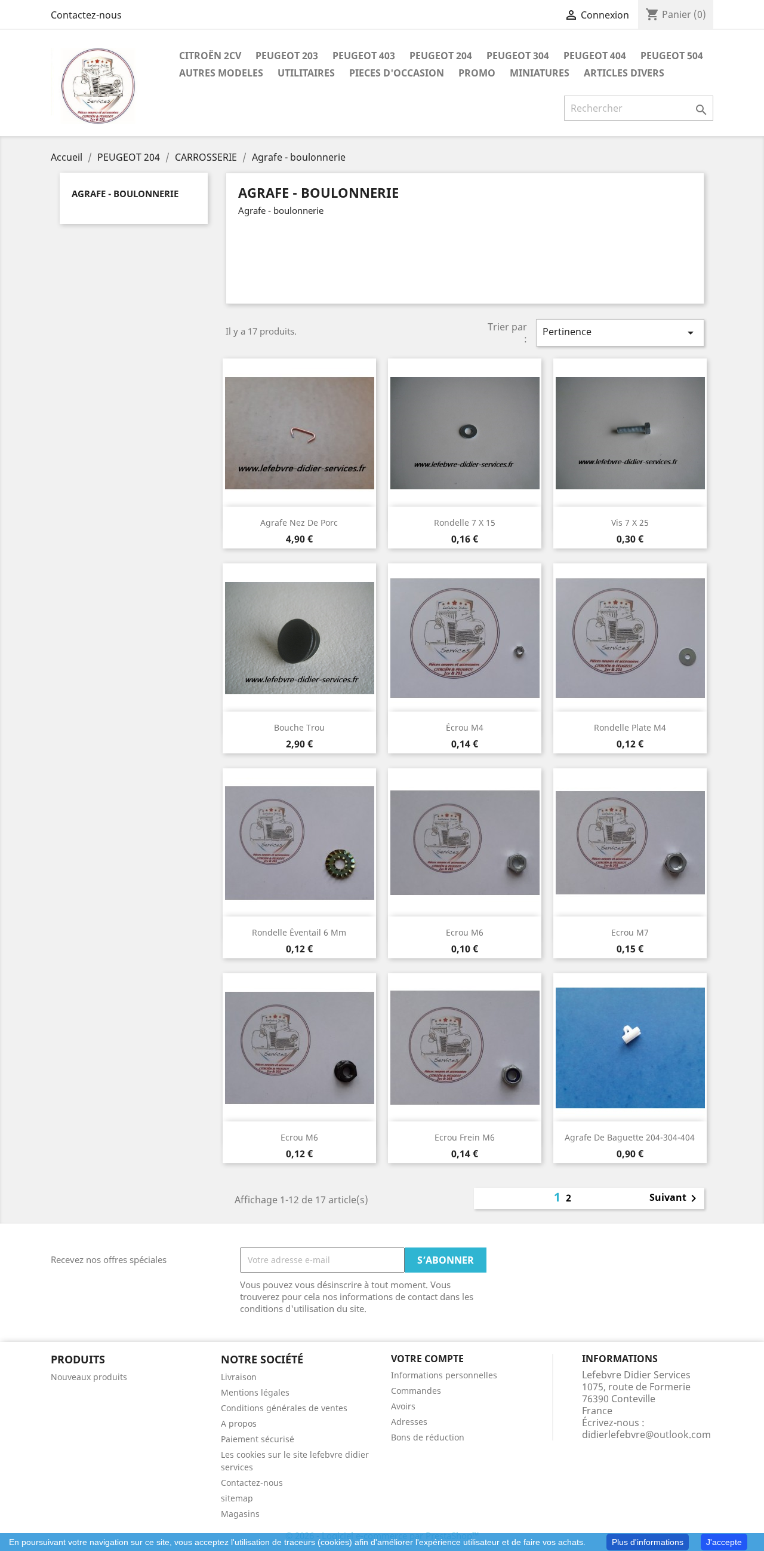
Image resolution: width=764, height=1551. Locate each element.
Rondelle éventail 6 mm (299, 932)
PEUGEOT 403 (363, 55)
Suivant (675, 1198)
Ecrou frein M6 (465, 1137)
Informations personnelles (444, 1375)
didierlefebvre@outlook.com (646, 1434)
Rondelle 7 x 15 (464, 522)
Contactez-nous (86, 15)
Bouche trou (299, 727)
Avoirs (403, 1406)
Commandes (416, 1390)
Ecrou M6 (464, 932)
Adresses (409, 1421)
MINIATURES (539, 72)
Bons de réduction (427, 1437)
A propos (239, 1423)
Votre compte (427, 1358)
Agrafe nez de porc (299, 522)
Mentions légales (255, 1392)
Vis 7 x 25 (630, 522)
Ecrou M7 (630, 932)
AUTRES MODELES (221, 72)
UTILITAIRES (306, 72)
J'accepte (724, 1542)
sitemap (237, 1498)
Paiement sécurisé (257, 1439)
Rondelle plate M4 (630, 727)
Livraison (239, 1377)
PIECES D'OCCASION (396, 72)
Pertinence (620, 332)
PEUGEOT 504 (671, 55)
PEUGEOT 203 (286, 55)
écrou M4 (464, 727)
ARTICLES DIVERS (624, 72)
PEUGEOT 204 (440, 55)
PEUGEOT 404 (594, 55)
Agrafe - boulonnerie (125, 194)
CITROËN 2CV (210, 55)
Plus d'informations (647, 1542)
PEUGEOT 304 (517, 55)
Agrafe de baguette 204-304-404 (630, 1137)
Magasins (240, 1513)
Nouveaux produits (89, 1377)
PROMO (476, 72)
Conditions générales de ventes (284, 1408)
